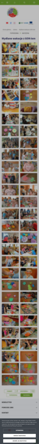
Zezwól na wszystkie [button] (19, 441)
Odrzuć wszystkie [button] (20, 436)
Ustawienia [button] (19, 430)
